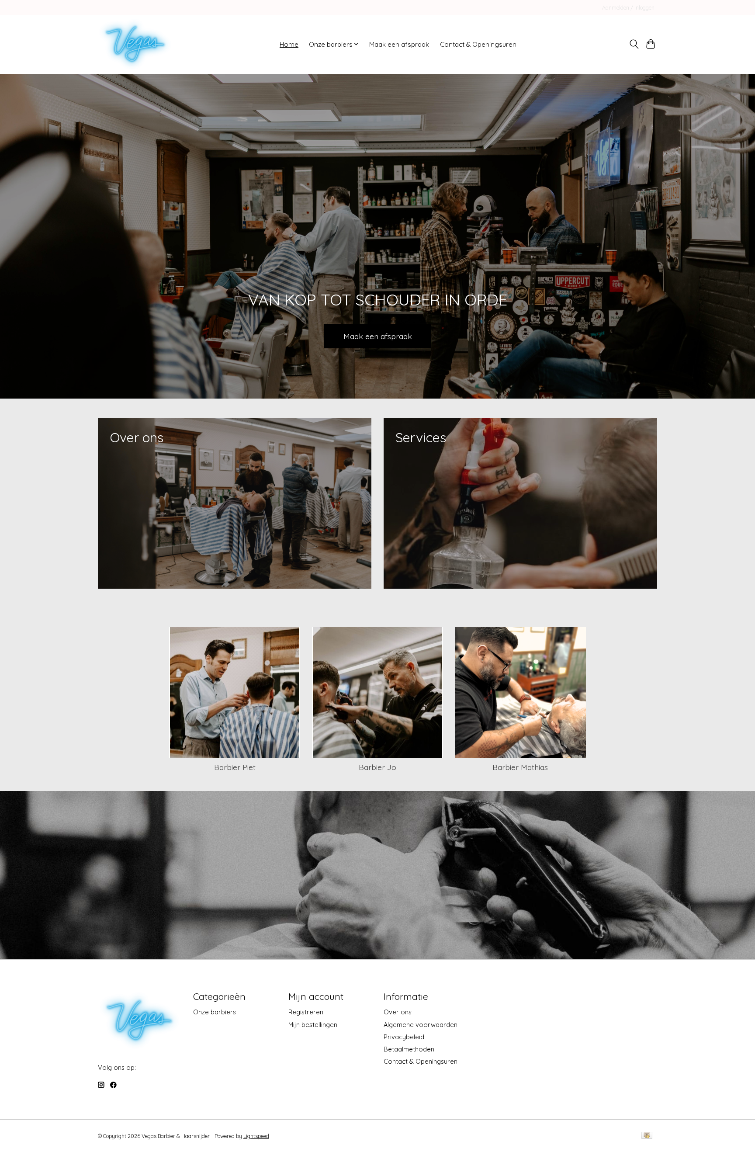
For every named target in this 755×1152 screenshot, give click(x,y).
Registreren (305, 1012)
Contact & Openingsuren (478, 44)
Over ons (398, 1012)
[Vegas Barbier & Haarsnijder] (135, 44)
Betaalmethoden (409, 1049)
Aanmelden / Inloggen (628, 7)
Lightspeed (256, 1136)
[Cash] (646, 1136)
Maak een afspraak (399, 44)
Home (289, 44)
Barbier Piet (235, 767)
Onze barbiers (214, 1012)
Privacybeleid (404, 1037)
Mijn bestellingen (312, 1024)
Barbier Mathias (520, 767)
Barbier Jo (377, 767)
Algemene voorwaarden (420, 1024)
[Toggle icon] (633, 44)
